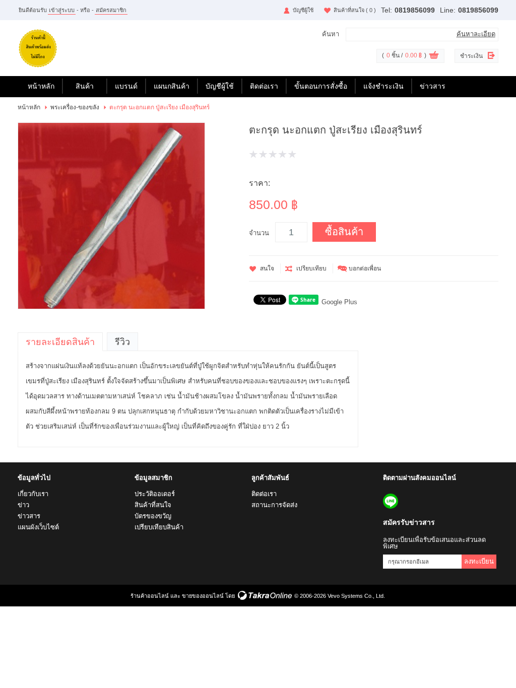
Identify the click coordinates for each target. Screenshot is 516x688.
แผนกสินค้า (171, 86)
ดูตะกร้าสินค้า (434, 56)
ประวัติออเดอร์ (155, 494)
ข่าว (23, 505)
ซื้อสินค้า (344, 231)
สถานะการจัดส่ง (274, 505)
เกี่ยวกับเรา (33, 494)
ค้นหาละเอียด (476, 34)
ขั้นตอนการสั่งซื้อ (320, 86)
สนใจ (267, 268)
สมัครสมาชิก (111, 10)
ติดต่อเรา (264, 86)
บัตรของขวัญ (153, 516)
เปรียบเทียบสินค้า (159, 527)
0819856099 (415, 10)
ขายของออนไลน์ (203, 596)
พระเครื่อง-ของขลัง (74, 107)
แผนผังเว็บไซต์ (38, 527)
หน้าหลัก (41, 86)
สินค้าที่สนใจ (355, 10)
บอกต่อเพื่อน (365, 268)
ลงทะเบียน (479, 561)
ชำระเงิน (471, 55)
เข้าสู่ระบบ (62, 10)
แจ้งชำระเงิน (383, 86)
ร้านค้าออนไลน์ (150, 596)
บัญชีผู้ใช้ (303, 10)
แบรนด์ (126, 86)
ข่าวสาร (432, 86)
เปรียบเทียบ (311, 268)
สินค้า (85, 86)
